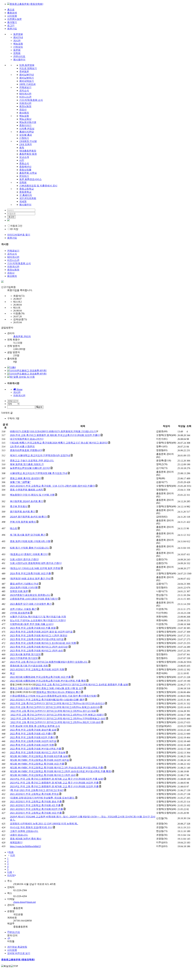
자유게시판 (25, 103)
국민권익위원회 (27, 198)
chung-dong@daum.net (24, 902)
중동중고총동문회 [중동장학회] (18, 959)
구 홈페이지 (25, 195)
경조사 (23, 109)
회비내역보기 (26, 81)
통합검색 (12, 12)
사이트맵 (12, 16)
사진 (21, 160)
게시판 (17, 40)
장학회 (17, 53)
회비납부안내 (26, 74)
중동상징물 (25, 169)
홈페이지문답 (26, 131)
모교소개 (24, 157)
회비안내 (18, 37)
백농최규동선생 (27, 122)
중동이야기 (25, 125)
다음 (9, 872)
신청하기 (24, 138)
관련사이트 (19, 56)
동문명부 (18, 34)
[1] (95, 431)
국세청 (23, 201)
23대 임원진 (25, 144)
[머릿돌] (99, 938)
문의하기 (24, 176)
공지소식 (24, 90)
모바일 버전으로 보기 (18, 953)
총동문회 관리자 (22, 336)
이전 (12, 855)
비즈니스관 (25, 97)
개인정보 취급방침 (17, 947)
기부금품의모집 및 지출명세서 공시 (38, 185)
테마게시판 (25, 93)
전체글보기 (25, 87)
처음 (11, 852)
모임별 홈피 (25, 135)
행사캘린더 (19, 59)
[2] (106, 442)
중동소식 (24, 163)
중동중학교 (25, 192)
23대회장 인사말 (28, 141)
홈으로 (10, 9)
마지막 (10, 875)
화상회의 (24, 112)
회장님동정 (25, 106)
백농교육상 (25, 119)
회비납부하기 (26, 78)
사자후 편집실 (26, 128)
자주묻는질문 (14, 19)
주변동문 (24, 71)
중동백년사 (25, 166)
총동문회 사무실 (28, 173)
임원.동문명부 (26, 65)
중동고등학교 (26, 188)
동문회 (17, 50)
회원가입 (12, 28)
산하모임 (18, 47)
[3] (41, 450)
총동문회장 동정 (28, 154)
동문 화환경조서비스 (30, 179)
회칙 (21, 147)
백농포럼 (18, 43)
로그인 (10, 25)
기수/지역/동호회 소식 (31, 100)
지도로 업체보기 (28, 68)
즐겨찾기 (12, 22)
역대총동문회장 (27, 150)
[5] (93, 486)
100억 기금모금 (27, 84)
